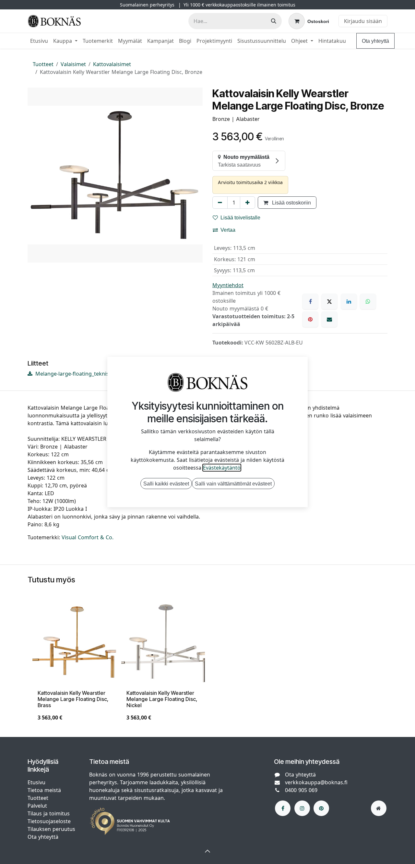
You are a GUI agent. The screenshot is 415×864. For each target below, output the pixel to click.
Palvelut (37, 805)
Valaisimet (73, 64)
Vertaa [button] (227, 230)
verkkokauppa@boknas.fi (316, 782)
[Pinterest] (310, 319)
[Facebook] (310, 301)
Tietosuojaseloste (50, 821)
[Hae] (274, 21)
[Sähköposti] (329, 319)
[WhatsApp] (368, 301)
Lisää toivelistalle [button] (240, 217)
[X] (329, 301)
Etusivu (36, 782)
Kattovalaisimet (112, 64)
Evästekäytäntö (222, 467)
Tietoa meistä (44, 790)
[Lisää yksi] (247, 202)
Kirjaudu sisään (363, 21)
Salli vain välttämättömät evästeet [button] (233, 483)
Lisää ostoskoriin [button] (291, 202)
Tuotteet (43, 64)
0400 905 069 (301, 790)
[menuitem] (39, 40)
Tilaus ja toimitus (49, 813)
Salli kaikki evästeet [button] (166, 483)
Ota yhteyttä (375, 41)
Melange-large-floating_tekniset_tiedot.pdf (87, 373)
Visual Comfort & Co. (87, 537)
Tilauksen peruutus (51, 829)
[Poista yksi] (220, 202)
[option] (207, 664)
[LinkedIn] (349, 301)
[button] (207, 851)
